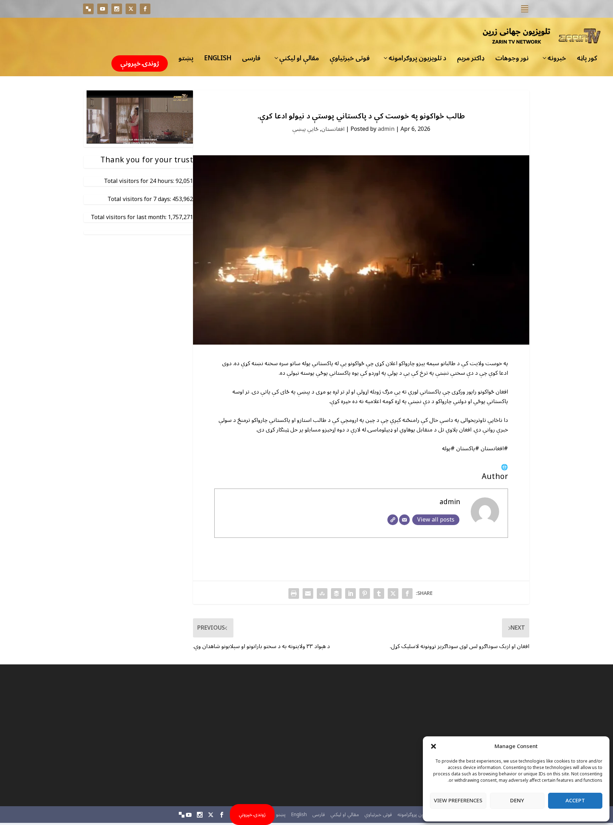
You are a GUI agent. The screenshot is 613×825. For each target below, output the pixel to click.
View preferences (458, 800)
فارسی (251, 60)
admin (386, 129)
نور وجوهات (512, 60)
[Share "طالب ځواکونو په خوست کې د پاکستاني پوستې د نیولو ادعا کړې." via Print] (294, 593)
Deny (517, 800)
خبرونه (556, 60)
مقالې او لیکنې (299, 60)
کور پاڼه (587, 60)
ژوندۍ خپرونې (139, 63)
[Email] (404, 519)
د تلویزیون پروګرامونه (417, 60)
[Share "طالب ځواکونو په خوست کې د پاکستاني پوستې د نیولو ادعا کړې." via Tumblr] (379, 593)
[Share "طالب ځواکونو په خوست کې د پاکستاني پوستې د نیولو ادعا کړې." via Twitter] (393, 593)
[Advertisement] (461, 735)
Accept (575, 800)
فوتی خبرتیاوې (350, 60)
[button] (433, 746)
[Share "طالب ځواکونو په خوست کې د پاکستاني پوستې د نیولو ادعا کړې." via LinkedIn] (350, 593)
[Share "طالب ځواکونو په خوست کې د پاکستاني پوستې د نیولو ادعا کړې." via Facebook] (407, 593)
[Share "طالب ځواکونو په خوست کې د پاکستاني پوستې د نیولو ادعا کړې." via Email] (308, 593)
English (217, 60)
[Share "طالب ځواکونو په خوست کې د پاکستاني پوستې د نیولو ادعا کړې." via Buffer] (336, 593)
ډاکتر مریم (471, 60)
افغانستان (332, 129)
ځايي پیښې (305, 129)
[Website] (392, 519)
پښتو (185, 60)
